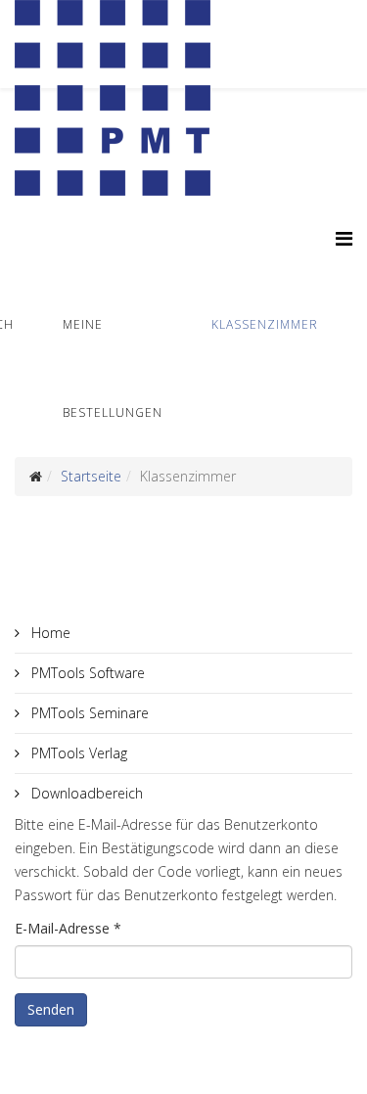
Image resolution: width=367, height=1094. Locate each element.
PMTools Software (86, 672)
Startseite (91, 476)
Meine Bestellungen (112, 368)
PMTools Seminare (88, 713)
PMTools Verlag (77, 753)
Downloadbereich (85, 793)
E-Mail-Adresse (68, 928)
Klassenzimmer (264, 324)
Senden (50, 1009)
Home (48, 632)
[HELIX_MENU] (344, 238)
